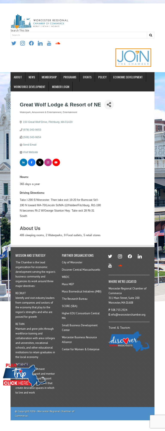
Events (87, 77)
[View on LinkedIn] (23, 165)
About (18, 77)
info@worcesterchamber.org (128, 314)
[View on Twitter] (40, 165)
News (32, 77)
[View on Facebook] (31, 165)
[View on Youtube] (56, 165)
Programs (69, 77)
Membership (49, 77)
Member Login (60, 86)
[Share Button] (109, 104)
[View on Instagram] (48, 165)
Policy (102, 77)
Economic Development (128, 77)
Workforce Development (29, 86)
